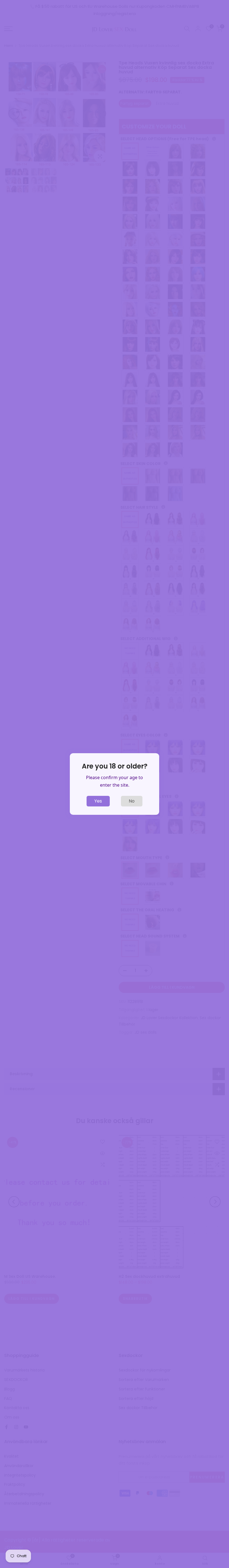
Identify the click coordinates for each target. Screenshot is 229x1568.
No (132, 801)
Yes (98, 801)
